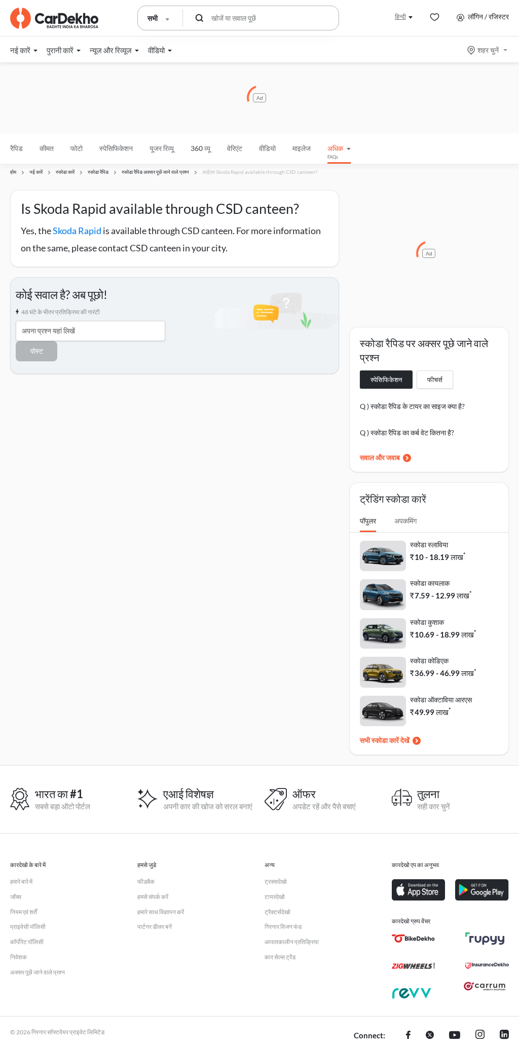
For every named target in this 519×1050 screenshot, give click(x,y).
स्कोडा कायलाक (430, 583)
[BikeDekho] (413, 938)
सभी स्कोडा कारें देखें (385, 740)
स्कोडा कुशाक (427, 622)
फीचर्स (434, 380)
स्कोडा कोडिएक (429, 660)
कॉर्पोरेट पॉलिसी (27, 942)
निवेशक (18, 957)
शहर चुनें (488, 50)
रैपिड (16, 148)
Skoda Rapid (77, 230)
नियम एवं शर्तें (23, 912)
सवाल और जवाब (380, 457)
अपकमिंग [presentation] (405, 520)
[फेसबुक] (408, 1036)
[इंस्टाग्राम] (480, 1036)
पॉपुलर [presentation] (368, 520)
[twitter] (430, 1036)
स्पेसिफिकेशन (386, 380)
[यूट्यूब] (454, 1036)
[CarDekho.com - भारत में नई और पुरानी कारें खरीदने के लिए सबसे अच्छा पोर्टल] (54, 18)
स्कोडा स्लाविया (429, 544)
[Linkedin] (504, 1036)
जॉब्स (15, 897)
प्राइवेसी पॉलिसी (28, 926)
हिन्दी (400, 16)
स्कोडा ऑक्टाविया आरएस (441, 699)
